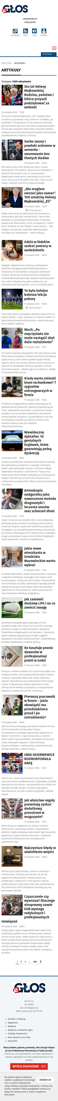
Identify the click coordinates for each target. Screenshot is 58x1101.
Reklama (12, 1026)
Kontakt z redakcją (16, 1019)
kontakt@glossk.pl (31, 1008)
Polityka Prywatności (18, 1033)
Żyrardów (30, 22)
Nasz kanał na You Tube (19, 1037)
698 (35, 961)
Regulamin (13, 1022)
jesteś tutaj (6, 63)
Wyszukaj (47, 54)
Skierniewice (30, 19)
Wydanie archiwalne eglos (20, 1030)
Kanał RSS (12, 1041)
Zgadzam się (46, 1079)
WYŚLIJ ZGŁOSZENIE (26, 1066)
